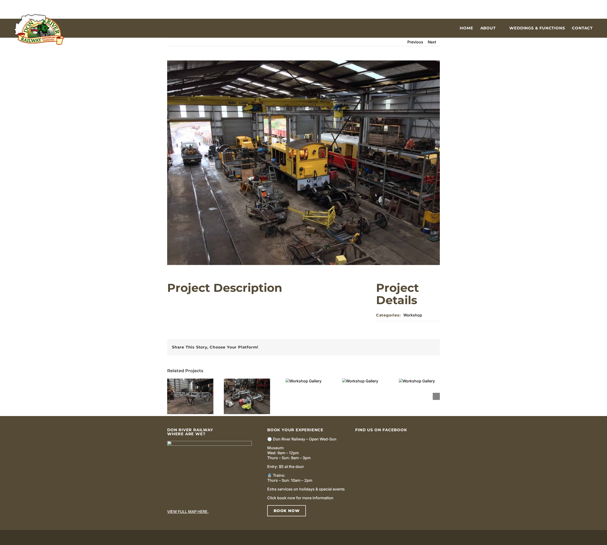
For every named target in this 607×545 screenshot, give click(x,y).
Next (432, 42)
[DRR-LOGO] (39, 16)
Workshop (412, 315)
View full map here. (188, 511)
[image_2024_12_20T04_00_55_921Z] (209, 442)
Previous (415, 42)
